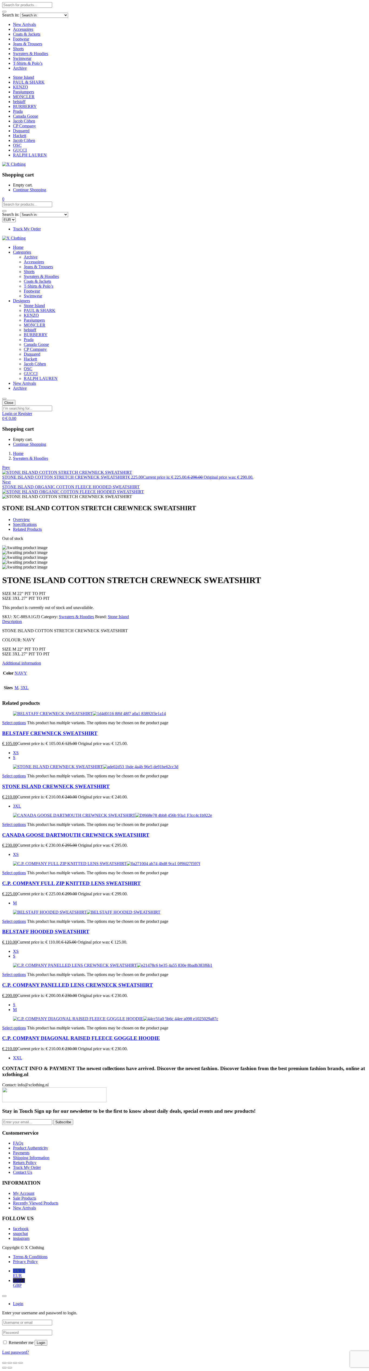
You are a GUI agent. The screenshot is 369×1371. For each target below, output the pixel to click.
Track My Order (27, 229)
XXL (17, 1058)
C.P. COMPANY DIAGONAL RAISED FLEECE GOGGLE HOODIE (81, 1038)
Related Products (27, 529)
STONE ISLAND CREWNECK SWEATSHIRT (56, 786)
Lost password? (15, 1352)
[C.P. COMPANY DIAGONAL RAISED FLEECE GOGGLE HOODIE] (115, 1018)
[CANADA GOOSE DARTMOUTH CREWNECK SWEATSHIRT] (112, 815)
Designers (21, 300)
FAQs (18, 1143)
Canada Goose (25, 116)
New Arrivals (24, 24)
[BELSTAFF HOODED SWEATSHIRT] (86, 912)
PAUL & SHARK (29, 82)
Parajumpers (23, 92)
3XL (25, 687)
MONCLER (24, 96)
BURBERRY (25, 106)
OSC (17, 145)
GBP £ (19, 1283)
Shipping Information (31, 1157)
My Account (23, 1193)
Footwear (21, 39)
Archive (20, 68)
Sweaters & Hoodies (30, 53)
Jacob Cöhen (24, 121)
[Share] (10, 1363)
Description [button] (12, 621)
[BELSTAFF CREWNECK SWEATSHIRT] (89, 713)
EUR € (19, 1273)
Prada (18, 111)
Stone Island (23, 77)
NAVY (21, 673)
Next (6, 482)
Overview (21, 519)
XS (16, 752)
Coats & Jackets (26, 34)
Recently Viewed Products (35, 1203)
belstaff (19, 101)
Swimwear (22, 58)
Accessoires (23, 29)
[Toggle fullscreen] (15, 1363)
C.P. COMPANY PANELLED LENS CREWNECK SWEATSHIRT (77, 985)
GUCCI (20, 150)
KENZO (20, 87)
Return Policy (24, 1162)
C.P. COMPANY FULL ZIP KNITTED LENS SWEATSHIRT (71, 883)
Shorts (18, 48)
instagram (21, 1238)
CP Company (24, 126)
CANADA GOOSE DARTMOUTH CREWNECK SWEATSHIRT (75, 835)
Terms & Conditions (30, 1256)
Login (41, 1343)
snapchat (20, 1233)
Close (8, 403)
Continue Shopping (29, 190)
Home (18, 247)
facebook (21, 1228)
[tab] (184, 621)
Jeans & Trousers (27, 44)
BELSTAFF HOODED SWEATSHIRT (45, 931)
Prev (6, 467)
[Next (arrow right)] (10, 1368)
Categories (22, 252)
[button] (3, 199)
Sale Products (24, 1198)
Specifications (25, 524)
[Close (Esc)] (4, 1363)
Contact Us (22, 1172)
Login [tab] (18, 1303)
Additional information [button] (21, 663)
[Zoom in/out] (20, 1363)
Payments (21, 1153)
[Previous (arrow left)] (4, 1368)
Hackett (19, 135)
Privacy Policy (25, 1261)
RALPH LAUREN (30, 155)
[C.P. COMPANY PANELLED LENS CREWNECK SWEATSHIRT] (112, 965)
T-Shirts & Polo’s (27, 63)
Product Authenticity (30, 1148)
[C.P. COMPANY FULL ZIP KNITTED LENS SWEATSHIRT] (106, 863)
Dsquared (21, 130)
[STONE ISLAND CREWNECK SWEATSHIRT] (95, 766)
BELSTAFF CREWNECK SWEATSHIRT (50, 733)
